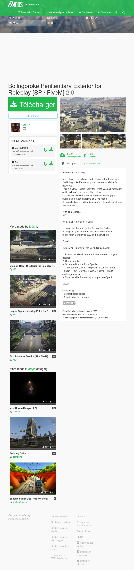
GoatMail (17, 411)
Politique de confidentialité (84, 524)
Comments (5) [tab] (93, 163)
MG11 (27, 125)
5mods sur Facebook (84, 553)
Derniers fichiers (59, 516)
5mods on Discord (83, 562)
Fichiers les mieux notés (60, 547)
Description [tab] (70, 163)
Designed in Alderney (19, 515)
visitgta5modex (20, 501)
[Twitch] (24, 128)
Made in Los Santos (18, 518)
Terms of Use (84, 531)
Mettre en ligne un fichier (61, 12)
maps (31, 369)
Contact (81, 516)
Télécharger (36, 104)
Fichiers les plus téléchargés (59, 538)
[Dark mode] (116, 12)
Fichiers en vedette (61, 522)
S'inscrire (105, 12)
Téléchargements (74, 156)
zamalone (17, 456)
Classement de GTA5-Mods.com (59, 556)
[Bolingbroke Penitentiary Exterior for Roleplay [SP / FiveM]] (93, 114)
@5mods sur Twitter (85, 544)
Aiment (93, 156)
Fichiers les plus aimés (59, 529)
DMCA (80, 537)
